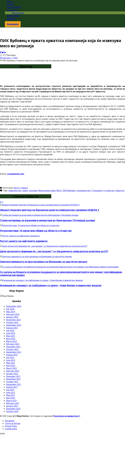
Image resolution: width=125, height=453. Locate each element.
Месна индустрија (46, 190)
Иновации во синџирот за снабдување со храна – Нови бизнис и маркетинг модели (50, 285)
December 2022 (13, 346)
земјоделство (14, 190)
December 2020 (13, 408)
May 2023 (10, 336)
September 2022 (13, 352)
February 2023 (12, 344)
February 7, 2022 (10, 57)
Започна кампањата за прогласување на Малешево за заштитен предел (43, 261)
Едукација (13, 24)
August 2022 (12, 354)
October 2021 (12, 381)
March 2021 (11, 400)
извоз (25, 190)
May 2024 (10, 311)
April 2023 (10, 338)
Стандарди (97, 190)
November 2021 (13, 379)
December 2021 (13, 376)
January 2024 (12, 317)
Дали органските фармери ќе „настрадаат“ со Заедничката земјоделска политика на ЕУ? (54, 251)
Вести (16, 187)
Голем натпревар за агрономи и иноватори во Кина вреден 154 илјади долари (47, 220)
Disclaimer (9, 420)
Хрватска (119, 190)
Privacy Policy (11, 426)
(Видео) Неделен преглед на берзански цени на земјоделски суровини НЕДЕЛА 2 (49, 209)
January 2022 (12, 373)
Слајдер (24, 187)
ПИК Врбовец (69, 190)
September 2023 (13, 325)
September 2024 (13, 306)
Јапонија (33, 190)
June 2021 (10, 392)
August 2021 (12, 387)
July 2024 (10, 309)
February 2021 (12, 403)
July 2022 (10, 357)
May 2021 (10, 395)
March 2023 (11, 341)
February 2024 (12, 314)
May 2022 (10, 362)
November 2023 (13, 319)
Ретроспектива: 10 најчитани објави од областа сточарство (36, 230)
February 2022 (12, 371)
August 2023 (12, 327)
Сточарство (109, 190)
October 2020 (12, 411)
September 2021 (13, 384)
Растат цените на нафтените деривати (23, 241)
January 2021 (12, 406)
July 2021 (10, 389)
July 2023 (10, 330)
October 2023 (12, 322)
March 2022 (11, 368)
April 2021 (10, 398)
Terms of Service (12, 423)
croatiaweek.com (15, 173)
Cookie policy (11, 428)
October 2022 (12, 349)
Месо (58, 190)
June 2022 (10, 360)
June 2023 (10, 333)
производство (84, 190)
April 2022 (10, 365)
